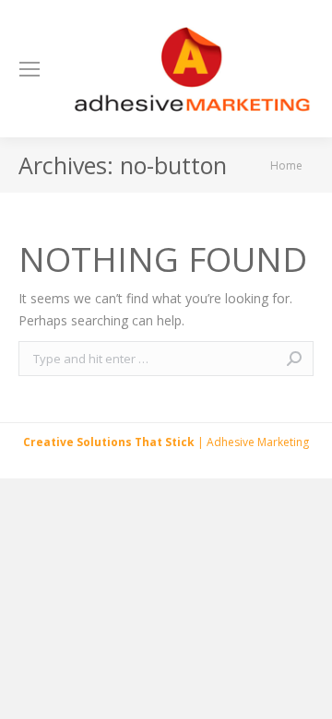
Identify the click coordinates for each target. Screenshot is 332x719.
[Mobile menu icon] (29, 69)
